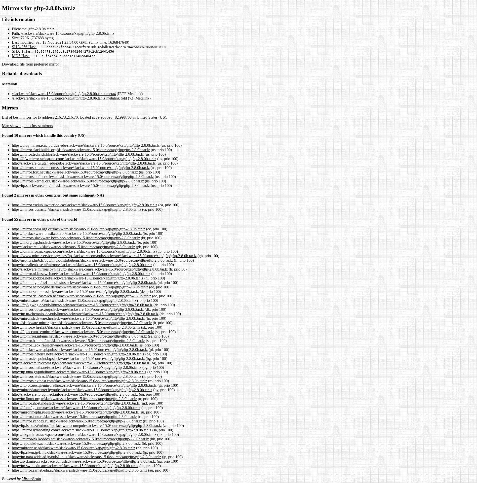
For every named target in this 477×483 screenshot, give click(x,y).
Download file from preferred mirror (30, 64)
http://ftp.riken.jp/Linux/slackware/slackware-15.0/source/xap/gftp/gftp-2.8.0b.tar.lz (77, 452)
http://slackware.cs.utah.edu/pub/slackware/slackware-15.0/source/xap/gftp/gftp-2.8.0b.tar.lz (84, 163)
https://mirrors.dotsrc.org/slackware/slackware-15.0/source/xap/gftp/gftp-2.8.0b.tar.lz (78, 309)
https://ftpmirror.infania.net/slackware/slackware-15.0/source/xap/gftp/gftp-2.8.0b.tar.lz (79, 336)
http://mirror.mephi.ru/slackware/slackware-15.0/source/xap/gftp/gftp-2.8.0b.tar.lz (75, 412)
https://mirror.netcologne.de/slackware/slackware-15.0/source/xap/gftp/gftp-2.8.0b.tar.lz (80, 287)
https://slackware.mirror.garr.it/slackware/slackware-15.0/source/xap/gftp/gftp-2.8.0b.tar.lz (82, 323)
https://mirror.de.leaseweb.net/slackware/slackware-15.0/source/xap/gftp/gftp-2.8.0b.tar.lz (81, 296)
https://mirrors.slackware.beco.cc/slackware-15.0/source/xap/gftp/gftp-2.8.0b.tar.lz (76, 238)
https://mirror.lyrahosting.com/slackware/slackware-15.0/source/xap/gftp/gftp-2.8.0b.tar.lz (81, 430)
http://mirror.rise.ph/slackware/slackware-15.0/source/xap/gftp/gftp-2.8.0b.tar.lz (73, 448)
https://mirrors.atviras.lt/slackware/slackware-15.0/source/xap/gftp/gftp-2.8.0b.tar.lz (76, 376)
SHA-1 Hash (22, 51)
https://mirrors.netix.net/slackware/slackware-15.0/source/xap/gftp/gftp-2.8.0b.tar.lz (76, 367)
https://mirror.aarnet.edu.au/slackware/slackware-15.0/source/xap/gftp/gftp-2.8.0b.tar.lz (79, 470)
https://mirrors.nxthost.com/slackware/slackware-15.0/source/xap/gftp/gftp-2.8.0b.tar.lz (79, 381)
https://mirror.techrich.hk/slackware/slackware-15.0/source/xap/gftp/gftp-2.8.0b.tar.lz (78, 154)
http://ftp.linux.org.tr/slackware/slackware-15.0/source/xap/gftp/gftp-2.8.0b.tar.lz (74, 399)
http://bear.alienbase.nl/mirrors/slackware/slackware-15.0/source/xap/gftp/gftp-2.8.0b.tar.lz (82, 265)
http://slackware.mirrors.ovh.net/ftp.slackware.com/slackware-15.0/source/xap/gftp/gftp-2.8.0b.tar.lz (90, 269)
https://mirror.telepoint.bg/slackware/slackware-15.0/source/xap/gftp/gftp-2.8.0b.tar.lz (78, 358)
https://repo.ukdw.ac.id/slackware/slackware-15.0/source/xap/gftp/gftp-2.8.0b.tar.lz (76, 443)
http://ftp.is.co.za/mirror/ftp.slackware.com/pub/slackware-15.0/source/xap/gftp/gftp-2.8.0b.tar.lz (87, 425)
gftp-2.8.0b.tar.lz (55, 8)
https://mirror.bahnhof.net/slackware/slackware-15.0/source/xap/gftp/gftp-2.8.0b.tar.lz (78, 341)
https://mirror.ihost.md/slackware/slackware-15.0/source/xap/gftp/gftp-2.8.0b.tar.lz (76, 403)
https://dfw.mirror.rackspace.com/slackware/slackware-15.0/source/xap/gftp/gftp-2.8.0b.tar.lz (84, 159)
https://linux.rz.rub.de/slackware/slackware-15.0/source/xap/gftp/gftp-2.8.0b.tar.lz (75, 291)
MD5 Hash (21, 56)
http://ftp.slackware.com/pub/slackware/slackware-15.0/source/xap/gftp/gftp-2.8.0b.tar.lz (81, 185)
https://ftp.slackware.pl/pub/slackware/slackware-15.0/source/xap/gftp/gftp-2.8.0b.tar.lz (80, 349)
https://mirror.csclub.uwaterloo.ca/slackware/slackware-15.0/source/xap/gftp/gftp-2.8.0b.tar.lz (84, 205)
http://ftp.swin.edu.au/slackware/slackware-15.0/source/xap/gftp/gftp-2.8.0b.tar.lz (75, 466)
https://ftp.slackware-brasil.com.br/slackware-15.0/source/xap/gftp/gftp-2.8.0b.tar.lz (77, 233)
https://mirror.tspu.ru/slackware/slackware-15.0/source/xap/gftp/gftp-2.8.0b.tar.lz (74, 416)
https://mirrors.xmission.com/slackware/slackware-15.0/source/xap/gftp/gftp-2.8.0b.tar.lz (81, 168)
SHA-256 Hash (24, 47)
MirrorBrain (31, 479)
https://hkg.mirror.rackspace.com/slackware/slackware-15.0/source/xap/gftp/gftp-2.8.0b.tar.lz (84, 434)
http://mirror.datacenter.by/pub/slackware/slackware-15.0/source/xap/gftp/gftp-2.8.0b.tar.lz (82, 390)
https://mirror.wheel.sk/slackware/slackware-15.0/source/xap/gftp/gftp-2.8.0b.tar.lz (76, 327)
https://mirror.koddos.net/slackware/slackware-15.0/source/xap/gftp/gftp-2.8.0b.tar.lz (77, 278)
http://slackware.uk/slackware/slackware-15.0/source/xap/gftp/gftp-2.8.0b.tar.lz (73, 247)
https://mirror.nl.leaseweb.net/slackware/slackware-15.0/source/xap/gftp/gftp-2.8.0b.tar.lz (81, 274)
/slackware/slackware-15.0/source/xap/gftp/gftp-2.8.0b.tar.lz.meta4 (64, 94)
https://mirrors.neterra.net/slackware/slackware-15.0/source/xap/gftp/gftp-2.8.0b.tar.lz (78, 354)
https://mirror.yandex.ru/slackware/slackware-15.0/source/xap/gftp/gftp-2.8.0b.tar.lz (77, 421)
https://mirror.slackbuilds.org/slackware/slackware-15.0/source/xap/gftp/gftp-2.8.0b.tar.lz (81, 150)
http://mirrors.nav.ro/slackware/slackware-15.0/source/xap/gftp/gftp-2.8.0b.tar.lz (74, 300)
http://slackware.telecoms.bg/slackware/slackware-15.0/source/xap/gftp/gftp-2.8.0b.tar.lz (81, 363)
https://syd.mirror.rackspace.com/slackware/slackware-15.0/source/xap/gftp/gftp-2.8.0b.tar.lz (84, 461)
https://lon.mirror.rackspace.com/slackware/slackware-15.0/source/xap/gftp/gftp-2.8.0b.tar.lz (83, 251)
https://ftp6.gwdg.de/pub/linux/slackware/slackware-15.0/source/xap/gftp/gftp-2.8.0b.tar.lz (82, 305)
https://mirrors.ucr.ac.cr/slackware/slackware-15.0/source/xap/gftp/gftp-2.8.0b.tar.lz (76, 209)
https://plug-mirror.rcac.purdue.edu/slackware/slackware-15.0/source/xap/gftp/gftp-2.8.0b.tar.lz (85, 145)
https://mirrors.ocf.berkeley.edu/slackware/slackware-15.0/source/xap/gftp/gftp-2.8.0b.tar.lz (83, 176)
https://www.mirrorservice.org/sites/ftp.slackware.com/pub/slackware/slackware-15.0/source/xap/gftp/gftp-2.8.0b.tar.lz (104, 256)
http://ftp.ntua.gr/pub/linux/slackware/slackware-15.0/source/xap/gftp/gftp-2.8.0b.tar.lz (79, 372)
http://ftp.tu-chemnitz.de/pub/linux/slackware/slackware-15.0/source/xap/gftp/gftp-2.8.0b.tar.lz (85, 314)
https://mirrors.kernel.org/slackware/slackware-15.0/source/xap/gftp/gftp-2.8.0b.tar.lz (78, 181)
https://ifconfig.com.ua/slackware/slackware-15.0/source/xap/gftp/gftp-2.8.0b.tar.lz (76, 408)
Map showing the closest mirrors (27, 126)
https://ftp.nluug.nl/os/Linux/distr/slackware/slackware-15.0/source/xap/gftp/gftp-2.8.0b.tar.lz (84, 282)
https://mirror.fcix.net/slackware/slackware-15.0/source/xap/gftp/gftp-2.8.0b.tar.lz (75, 172)
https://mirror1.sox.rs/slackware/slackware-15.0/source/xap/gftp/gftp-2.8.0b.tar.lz (75, 345)
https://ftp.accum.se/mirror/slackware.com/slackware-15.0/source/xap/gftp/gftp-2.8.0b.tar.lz (83, 332)
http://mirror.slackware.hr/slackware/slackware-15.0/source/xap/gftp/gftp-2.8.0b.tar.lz (78, 318)
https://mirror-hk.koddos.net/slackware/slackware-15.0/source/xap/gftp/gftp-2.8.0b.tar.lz (80, 439)
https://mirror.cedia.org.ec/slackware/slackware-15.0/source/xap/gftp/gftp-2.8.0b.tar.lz (78, 229)
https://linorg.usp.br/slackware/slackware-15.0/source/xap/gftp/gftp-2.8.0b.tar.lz (74, 242)
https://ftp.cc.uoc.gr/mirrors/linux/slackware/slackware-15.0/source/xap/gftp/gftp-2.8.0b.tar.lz (84, 385)
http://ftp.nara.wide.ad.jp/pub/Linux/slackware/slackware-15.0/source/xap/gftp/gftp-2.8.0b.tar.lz (86, 457)
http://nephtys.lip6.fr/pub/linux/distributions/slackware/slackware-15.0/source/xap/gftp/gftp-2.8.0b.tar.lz (92, 260)
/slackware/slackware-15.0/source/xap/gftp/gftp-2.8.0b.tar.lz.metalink (66, 98)
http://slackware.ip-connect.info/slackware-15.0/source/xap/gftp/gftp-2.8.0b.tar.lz (75, 394)
